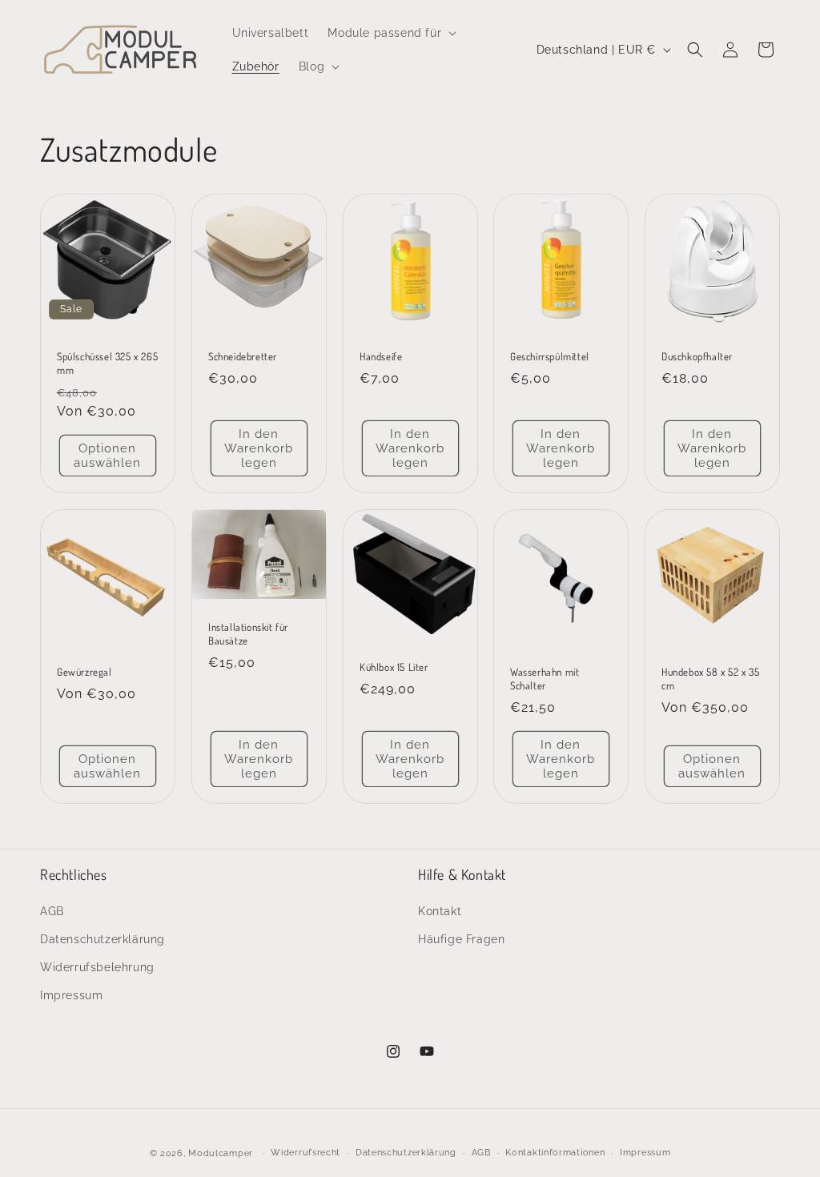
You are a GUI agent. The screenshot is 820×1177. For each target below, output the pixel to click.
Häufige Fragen (461, 939)
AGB (52, 911)
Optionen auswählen (107, 455)
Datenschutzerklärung (102, 939)
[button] (390, 33)
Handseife (381, 356)
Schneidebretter (242, 356)
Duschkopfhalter (697, 356)
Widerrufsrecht (305, 1152)
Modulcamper (220, 1153)
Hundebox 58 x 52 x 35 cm (710, 678)
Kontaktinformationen (555, 1152)
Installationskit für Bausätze (248, 634)
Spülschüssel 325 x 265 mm (107, 363)
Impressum (71, 995)
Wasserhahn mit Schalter (544, 678)
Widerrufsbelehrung (97, 967)
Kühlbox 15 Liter (394, 667)
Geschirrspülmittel (549, 356)
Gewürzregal (84, 671)
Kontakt (439, 911)
